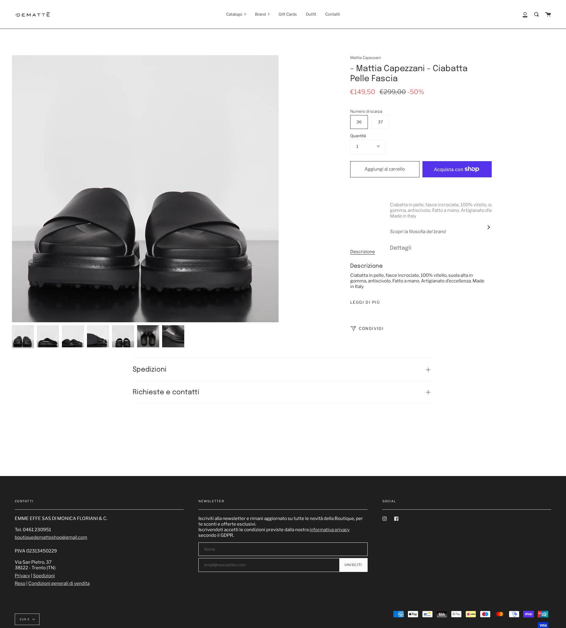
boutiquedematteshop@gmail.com (51, 537)
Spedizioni (150, 369)
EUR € (25, 619)
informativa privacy (330, 529)
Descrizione (362, 251)
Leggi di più (365, 302)
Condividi (371, 328)
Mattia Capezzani (365, 57)
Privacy (22, 575)
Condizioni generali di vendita (59, 583)
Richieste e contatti (166, 392)
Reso (20, 583)
